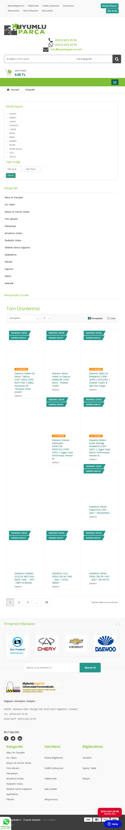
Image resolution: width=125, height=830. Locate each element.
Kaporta (9, 268)
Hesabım (87, 757)
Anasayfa (14, 89)
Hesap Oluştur (109, 5)
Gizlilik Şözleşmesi (50, 6)
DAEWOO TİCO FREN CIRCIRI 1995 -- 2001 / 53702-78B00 (62, 578)
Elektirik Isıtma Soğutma (17, 247)
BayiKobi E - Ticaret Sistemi (25, 819)
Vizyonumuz (68, 6)
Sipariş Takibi (89, 768)
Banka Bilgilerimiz (16, 6)
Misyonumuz (13, 10)
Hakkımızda (33, 6)
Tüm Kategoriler (84, 58)
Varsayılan (97, 318)
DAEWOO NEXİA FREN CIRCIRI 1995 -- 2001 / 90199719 (99, 576)
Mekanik (9, 283)
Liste (112, 318)
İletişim (86, 778)
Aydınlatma (10, 254)
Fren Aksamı (11, 218)
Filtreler (9, 261)
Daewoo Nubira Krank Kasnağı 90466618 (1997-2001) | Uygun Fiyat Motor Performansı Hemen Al (99, 448)
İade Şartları (47, 10)
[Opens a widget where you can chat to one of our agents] (113, 824)
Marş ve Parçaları (14, 197)
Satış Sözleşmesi (30, 10)
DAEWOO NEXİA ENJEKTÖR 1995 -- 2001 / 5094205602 (99, 509)
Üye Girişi (112, 10)
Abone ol (90, 667)
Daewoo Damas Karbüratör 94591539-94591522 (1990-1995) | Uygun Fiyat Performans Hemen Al (62, 449)
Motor (8, 276)
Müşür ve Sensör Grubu (17, 211)
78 (46, 602)
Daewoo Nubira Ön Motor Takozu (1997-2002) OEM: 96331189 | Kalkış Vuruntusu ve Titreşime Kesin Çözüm (24, 382)
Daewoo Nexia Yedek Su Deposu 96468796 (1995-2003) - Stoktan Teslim (61, 379)
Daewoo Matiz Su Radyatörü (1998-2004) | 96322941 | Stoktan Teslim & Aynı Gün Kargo (99, 379)
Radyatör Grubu (13, 240)
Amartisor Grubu (13, 233)
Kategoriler (30, 89)
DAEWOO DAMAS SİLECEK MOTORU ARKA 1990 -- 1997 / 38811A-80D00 (24, 578)
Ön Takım (10, 204)
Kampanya (10, 226)
